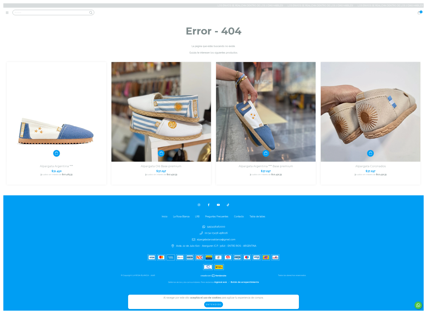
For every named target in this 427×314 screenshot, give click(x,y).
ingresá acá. (220, 282)
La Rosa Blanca (181, 216)
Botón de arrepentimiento (245, 282)
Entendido (213, 304)
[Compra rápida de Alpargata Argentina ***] (56, 153)
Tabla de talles (257, 216)
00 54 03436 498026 (216, 233)
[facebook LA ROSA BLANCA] (208, 205)
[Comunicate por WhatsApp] (418, 305)
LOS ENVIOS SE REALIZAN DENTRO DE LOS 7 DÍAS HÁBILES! (228, 5)
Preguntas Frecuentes (216, 216)
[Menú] (8, 12)
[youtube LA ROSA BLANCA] (218, 205)
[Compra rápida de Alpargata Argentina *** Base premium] (266, 153)
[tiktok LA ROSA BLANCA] (228, 205)
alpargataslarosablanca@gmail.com (216, 239)
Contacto (239, 216)
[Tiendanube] (213, 276)
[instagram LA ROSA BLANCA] (198, 205)
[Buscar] (90, 13)
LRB (197, 216)
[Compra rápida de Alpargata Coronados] (370, 153)
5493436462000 (216, 226)
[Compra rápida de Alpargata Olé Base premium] (161, 153)
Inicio (164, 216)
